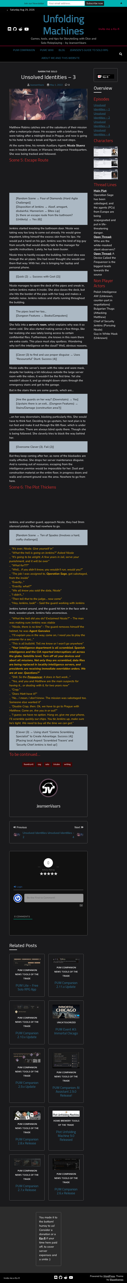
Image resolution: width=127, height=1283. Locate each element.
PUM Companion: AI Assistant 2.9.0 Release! (66, 1091)
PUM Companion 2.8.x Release (26, 1141)
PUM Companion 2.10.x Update (26, 1035)
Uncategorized (66, 1022)
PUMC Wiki (47, 50)
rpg (39, 764)
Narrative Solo (47, 71)
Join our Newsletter (34, 3)
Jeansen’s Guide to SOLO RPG (89, 50)
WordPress (109, 1276)
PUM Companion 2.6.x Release (66, 1191)
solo (47, 764)
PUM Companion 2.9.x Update (26, 1085)
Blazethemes (116, 1279)
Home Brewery (62, 1120)
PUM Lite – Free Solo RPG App (27, 987)
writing (67, 764)
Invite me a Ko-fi (109, 29)
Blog (62, 50)
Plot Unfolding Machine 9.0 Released (66, 1136)
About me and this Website (61, 57)
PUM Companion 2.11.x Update (66, 985)
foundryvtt (28, 764)
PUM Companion (24, 50)
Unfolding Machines (63, 24)
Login (19, 886)
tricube (56, 764)
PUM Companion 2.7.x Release (26, 1188)
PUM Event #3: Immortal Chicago (66, 1031)
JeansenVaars (37, 84)
